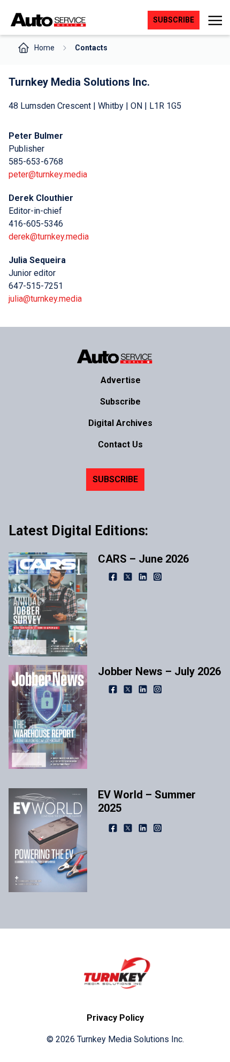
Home (44, 47)
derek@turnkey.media (49, 236)
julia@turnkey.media (45, 299)
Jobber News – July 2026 (159, 671)
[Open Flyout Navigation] (214, 20)
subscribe (173, 20)
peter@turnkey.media (48, 174)
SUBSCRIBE (115, 479)
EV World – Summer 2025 (147, 801)
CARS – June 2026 (143, 558)
